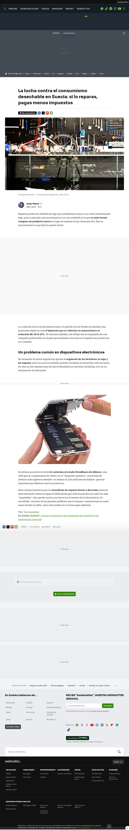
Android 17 (72, 685)
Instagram (115, 8)
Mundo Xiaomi (11, 789)
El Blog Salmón (115, 773)
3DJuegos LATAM (29, 805)
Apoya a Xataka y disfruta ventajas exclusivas (84, 742)
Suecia (57, 526)
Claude (82, 685)
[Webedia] (123, 2)
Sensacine (44, 773)
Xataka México (12, 805)
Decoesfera (96, 777)
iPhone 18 (37, 73)
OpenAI (60, 73)
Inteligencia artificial (51, 713)
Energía (29, 707)
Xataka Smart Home (11, 785)
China (27, 73)
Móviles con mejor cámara (99, 685)
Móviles (9, 707)
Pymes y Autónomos (113, 778)
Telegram (110, 8)
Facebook (39, 113)
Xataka (8, 773)
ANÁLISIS (13, 8)
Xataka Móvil (11, 777)
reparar (47, 526)
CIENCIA (45, 8)
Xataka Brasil (11, 809)
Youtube (119, 8)
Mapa (84, 73)
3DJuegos (27, 773)
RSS (107, 725)
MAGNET (70, 8)
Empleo (29, 719)
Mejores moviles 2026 (38, 685)
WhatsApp (101, 8)
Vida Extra (27, 777)
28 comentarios (28, 113)
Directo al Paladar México (64, 806)
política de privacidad (100, 711)
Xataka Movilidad (53, 707)
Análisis (29, 702)
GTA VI (46, 73)
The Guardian (31, 511)
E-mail (51, 113)
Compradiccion (98, 780)
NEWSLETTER (83, 8)
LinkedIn (117, 725)
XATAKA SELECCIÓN (29, 8)
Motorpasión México (80, 806)
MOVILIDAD (57, 8)
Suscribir (107, 705)
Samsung (30, 712)
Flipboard (47, 113)
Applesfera (10, 780)
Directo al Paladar (64, 773)
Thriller (93, 73)
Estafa (69, 73)
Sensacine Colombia (44, 812)
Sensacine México (44, 806)
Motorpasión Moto (80, 778)
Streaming (10, 702)
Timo (101, 73)
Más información (83, 827)
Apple (8, 712)
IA (53, 73)
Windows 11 (51, 719)
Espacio (49, 702)
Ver (65, 594)
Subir (116, 762)
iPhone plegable (57, 685)
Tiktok (106, 8)
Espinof (43, 777)
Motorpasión (80, 773)
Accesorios (35, 526)
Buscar (119, 751)
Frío (77, 73)
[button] (34, 203)
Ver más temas (13, 727)
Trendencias (97, 773)
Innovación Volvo (69, 33)
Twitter (123, 8)
